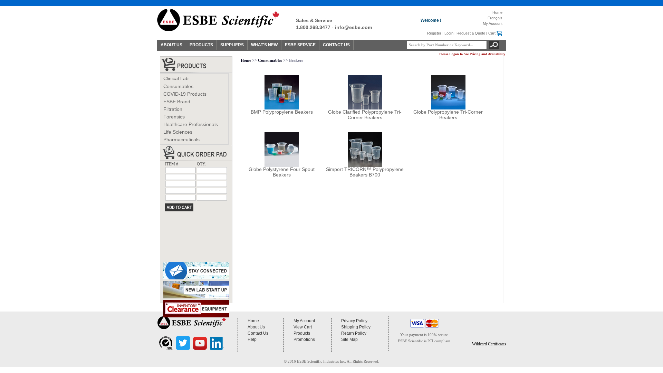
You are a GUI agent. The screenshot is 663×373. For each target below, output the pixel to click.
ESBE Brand (176, 101)
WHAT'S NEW (264, 44)
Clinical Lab (176, 78)
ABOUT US (171, 44)
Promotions (304, 339)
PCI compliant (438, 341)
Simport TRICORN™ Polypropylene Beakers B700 (365, 172)
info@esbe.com (353, 27)
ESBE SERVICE (300, 44)
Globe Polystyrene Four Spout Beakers (282, 172)
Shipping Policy (356, 327)
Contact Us (258, 333)
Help (252, 339)
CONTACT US (336, 44)
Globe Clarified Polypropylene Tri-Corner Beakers (365, 114)
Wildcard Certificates (489, 344)
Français (495, 18)
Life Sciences (177, 132)
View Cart (303, 327)
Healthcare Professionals (190, 124)
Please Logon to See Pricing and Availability (472, 54)
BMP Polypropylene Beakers (282, 112)
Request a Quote (471, 33)
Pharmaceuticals (181, 139)
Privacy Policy (354, 320)
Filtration (172, 109)
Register (434, 33)
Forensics (174, 116)
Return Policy (353, 333)
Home (497, 12)
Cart (492, 33)
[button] (489, 330)
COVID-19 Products (184, 94)
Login (448, 33)
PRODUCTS (201, 44)
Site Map (349, 339)
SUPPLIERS (232, 44)
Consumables (178, 86)
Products (302, 333)
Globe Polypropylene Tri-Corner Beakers (448, 114)
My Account (492, 23)
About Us (256, 327)
